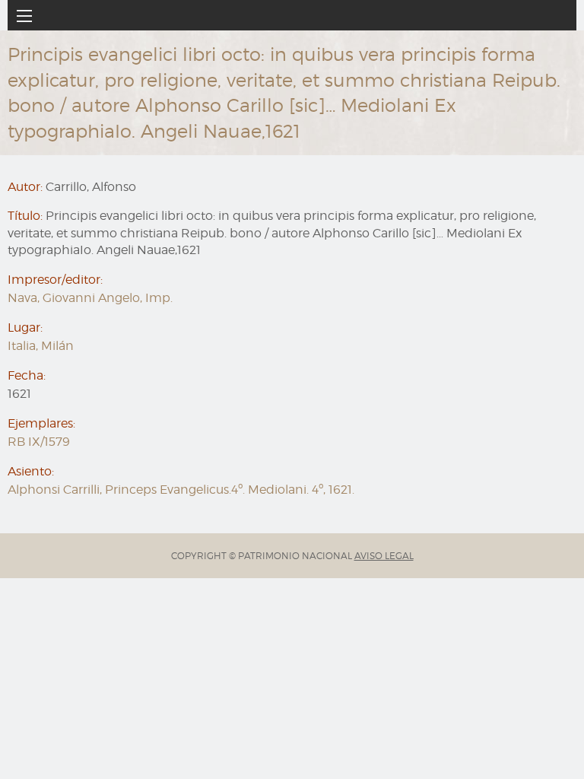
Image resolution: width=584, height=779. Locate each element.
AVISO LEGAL (384, 555)
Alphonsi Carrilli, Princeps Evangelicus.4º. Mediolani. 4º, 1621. (181, 489)
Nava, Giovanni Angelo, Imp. (90, 298)
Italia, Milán (41, 346)
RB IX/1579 (39, 441)
